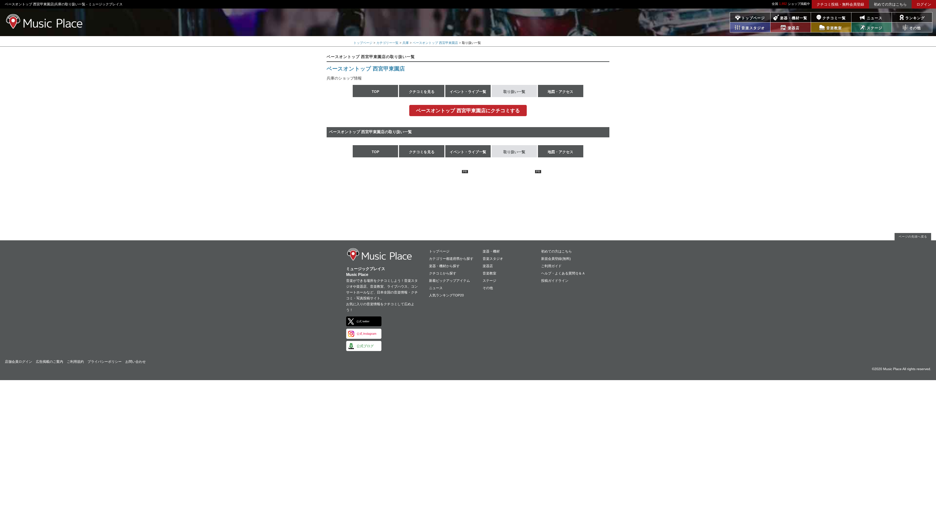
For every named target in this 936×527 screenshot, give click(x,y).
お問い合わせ (135, 362)
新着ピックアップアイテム (449, 281)
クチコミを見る (422, 92)
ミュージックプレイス (44, 21)
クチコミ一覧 (834, 18)
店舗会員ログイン (18, 362)
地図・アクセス (560, 92)
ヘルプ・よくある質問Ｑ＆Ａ (563, 273)
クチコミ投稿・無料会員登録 (840, 4)
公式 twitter (363, 321)
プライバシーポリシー (105, 362)
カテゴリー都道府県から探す (451, 259)
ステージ (489, 281)
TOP (375, 92)
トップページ (753, 18)
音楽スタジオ (493, 259)
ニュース (874, 18)
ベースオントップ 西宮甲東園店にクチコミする (468, 110)
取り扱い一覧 (514, 92)
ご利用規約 (75, 362)
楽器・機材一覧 (793, 18)
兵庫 (405, 43)
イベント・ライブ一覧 (468, 92)
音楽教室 (489, 273)
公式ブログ (365, 346)
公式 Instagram (366, 333)
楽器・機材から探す (444, 266)
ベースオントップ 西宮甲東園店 (435, 43)
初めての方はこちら (890, 4)
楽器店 (488, 266)
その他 (488, 288)
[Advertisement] (431, 200)
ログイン (923, 4)
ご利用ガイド (551, 266)
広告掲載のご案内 (49, 362)
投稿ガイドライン (554, 281)
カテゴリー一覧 (387, 43)
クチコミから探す (442, 273)
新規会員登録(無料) (556, 259)
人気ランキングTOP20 (446, 295)
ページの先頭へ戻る (913, 236)
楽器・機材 (491, 251)
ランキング (915, 18)
